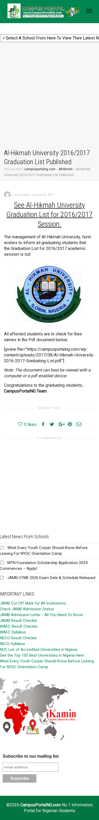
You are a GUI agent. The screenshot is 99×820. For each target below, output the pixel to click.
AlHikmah (66, 169)
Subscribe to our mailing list (31, 756)
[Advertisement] (49, 96)
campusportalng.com (39, 169)
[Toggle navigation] (89, 10)
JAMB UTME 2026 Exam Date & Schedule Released (51, 577)
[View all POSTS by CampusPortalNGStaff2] (7, 194)
